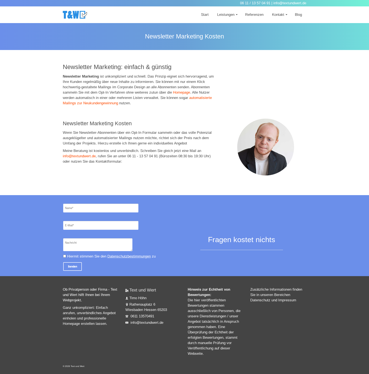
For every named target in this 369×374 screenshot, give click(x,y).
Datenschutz (260, 300)
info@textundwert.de (79, 156)
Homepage (181, 92)
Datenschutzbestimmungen (129, 256)
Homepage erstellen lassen (84, 324)
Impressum (287, 300)
